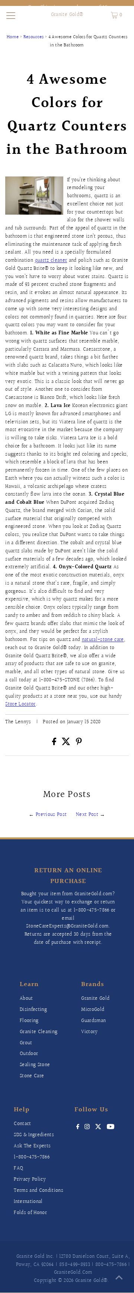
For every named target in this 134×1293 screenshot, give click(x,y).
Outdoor (29, 1054)
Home (13, 37)
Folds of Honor (30, 1213)
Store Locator (20, 704)
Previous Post (51, 815)
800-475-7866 (111, 1265)
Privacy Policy (30, 1179)
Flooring (29, 1021)
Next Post (87, 815)
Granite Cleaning (38, 1032)
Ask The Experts (32, 1146)
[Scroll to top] (119, 1278)
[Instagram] (87, 1128)
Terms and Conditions (38, 1191)
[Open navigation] (10, 15)
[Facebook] (77, 1128)
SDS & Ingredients (34, 1135)
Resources (33, 37)
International (28, 1202)
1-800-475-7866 (91, 910)
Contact (22, 1124)
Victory (89, 1032)
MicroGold (92, 1010)
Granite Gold (95, 999)
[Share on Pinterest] (79, 744)
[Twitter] (98, 1128)
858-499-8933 (74, 1265)
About (26, 999)
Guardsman (93, 1021)
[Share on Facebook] (55, 744)
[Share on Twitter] (67, 744)
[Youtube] (110, 1128)
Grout (26, 1043)
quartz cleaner (51, 261)
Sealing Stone (35, 1065)
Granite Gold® (67, 15)
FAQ (18, 1168)
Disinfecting (33, 1010)
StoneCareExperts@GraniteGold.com (67, 926)
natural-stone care (103, 640)
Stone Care (32, 1076)
